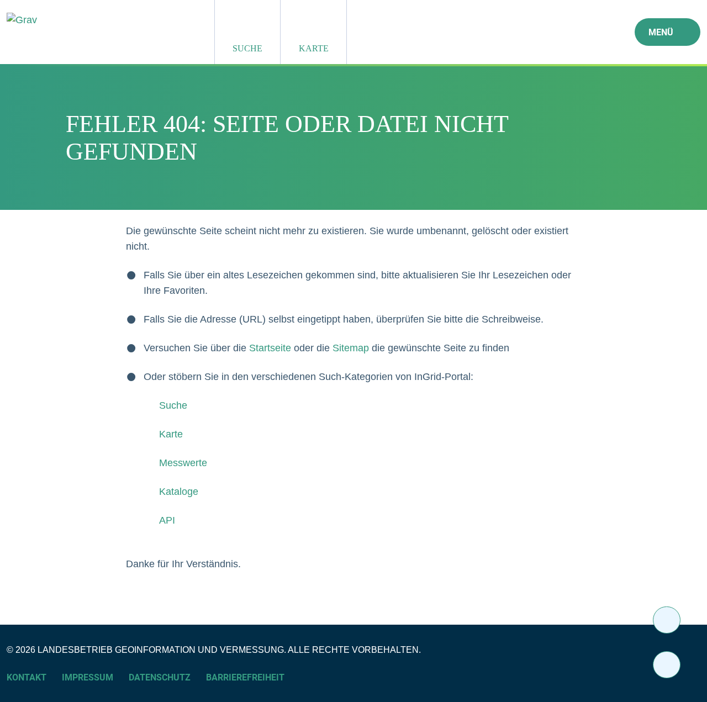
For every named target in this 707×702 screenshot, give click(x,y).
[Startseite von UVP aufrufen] (89, 20)
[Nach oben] (666, 664)
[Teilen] (666, 620)
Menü (660, 32)
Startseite (270, 347)
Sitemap (351, 347)
